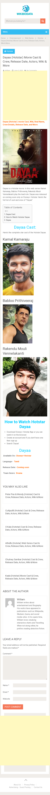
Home (3, 38)
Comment (7, 654)
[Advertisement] (25, 99)
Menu (5, 32)
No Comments (32, 70)
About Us (17, 785)
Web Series (29, 38)
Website (6, 699)
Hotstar (40, 38)
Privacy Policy (29, 785)
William (7, 70)
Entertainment (15, 38)
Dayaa (8, 220)
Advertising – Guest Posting (19, 787)
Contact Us (38, 787)
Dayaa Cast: (11, 214)
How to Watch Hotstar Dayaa (18, 217)
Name (6, 685)
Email (6, 692)
